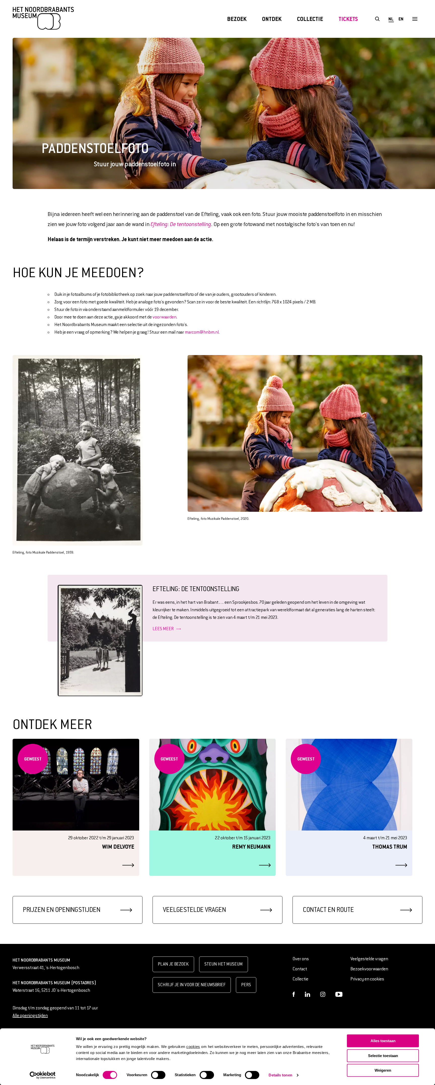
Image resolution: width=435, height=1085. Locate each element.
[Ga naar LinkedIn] (307, 994)
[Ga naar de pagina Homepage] (43, 19)
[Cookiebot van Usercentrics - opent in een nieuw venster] (43, 1075)
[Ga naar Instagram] (323, 994)
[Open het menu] (414, 19)
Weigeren (383, 1070)
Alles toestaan (383, 1041)
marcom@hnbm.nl (202, 332)
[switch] (158, 1075)
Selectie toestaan (383, 1056)
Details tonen (280, 1075)
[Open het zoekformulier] (377, 19)
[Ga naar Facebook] (293, 994)
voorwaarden (164, 317)
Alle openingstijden (30, 1015)
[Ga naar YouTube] (339, 994)
